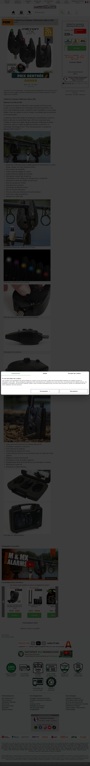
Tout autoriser (74, 391)
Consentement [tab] (15, 373)
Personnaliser (44, 391)
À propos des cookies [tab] (74, 373)
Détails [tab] (45, 373)
